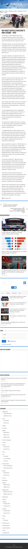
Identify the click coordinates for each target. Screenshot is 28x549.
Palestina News (7, 503)
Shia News (6, 520)
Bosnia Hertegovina (6, 440)
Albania (4, 425)
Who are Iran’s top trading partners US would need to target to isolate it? (14, 252)
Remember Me (12, 341)
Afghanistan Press (8, 415)
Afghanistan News (8, 413)
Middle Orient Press (8, 494)
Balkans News (7, 437)
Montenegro (5, 497)
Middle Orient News (8, 491)
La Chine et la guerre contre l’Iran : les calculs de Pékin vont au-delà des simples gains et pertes (14, 272)
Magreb (4, 482)
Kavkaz (3, 470)
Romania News (7, 510)
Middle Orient (5, 489)
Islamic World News (8, 465)
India (3, 452)
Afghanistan (5, 411)
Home (2, 11)
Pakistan (4, 499)
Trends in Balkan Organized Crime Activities (10, 390)
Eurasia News (6, 446)
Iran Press (6, 460)
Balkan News (6, 432)
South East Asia (5, 523)
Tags (20, 293)
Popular (8, 293)
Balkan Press (6, 434)
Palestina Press (7, 506)
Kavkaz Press (6, 475)
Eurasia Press (6, 449)
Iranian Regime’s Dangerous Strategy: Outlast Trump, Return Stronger (12, 233)
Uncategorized (5, 532)
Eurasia (6, 11)
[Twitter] (15, 287)
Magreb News (7, 484)
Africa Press (6, 422)
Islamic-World (5, 463)
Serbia (3, 516)
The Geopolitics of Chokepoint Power (17, 316)
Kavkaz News (6, 472)
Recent (2, 293)
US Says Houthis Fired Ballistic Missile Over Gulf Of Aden (10, 205)
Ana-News (4, 428)
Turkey (3, 530)
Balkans (4, 430)
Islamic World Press (8, 468)
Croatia (4, 442)
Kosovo (4, 478)
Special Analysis (5, 525)
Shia (3, 518)
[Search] (24, 282)
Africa (3, 418)
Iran (3, 454)
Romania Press (7, 513)
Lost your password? (6, 344)
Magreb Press (7, 487)
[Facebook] (12, 287)
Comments (14, 293)
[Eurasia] (14, 4)
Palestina (4, 501)
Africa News (6, 420)
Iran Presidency (7, 458)
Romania (4, 508)
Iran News (6, 456)
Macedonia (4, 480)
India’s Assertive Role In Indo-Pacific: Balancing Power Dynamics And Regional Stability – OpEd (17, 210)
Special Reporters (6, 528)
